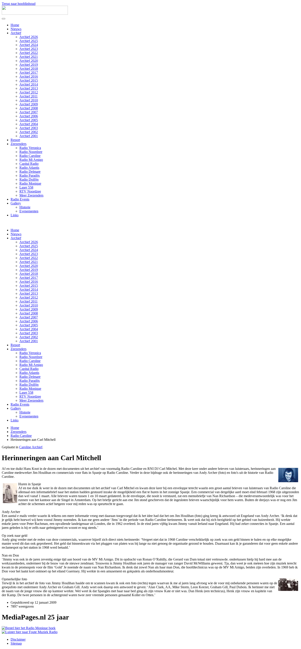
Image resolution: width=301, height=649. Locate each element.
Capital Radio (29, 163)
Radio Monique (30, 183)
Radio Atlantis (29, 167)
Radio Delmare (30, 171)
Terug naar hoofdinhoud (18, 4)
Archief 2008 (28, 108)
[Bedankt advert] (29, 628)
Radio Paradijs (29, 175)
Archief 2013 (28, 88)
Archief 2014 (28, 84)
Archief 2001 (28, 136)
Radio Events (20, 199)
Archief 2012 (28, 92)
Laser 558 (26, 187)
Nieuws (16, 29)
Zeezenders (18, 144)
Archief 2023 (28, 49)
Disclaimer (18, 639)
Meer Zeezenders (31, 195)
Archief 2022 (28, 53)
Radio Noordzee (30, 152)
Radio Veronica (30, 148)
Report (15, 140)
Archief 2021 (28, 57)
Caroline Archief (30, 447)
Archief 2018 (28, 68)
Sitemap (16, 643)
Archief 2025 (28, 41)
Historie (24, 207)
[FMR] (30, 632)
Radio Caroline (30, 156)
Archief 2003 (28, 128)
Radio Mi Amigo (31, 160)
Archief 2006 (28, 116)
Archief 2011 (28, 96)
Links (15, 215)
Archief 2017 (28, 72)
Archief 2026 (28, 37)
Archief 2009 (28, 104)
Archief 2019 (28, 64)
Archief (16, 33)
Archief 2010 (28, 100)
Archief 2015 (28, 80)
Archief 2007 (28, 112)
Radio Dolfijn (29, 179)
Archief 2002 (28, 132)
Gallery (16, 203)
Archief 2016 (28, 76)
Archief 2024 (28, 45)
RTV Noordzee (30, 191)
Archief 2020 (28, 61)
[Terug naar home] (35, 13)
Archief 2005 (28, 120)
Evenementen (28, 211)
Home (15, 25)
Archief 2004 (28, 124)
